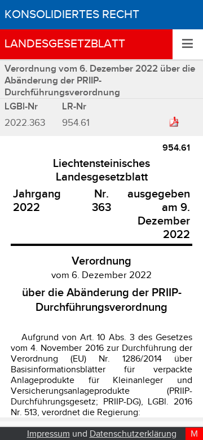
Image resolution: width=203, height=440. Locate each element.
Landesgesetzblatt (65, 44)
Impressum (48, 434)
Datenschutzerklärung (133, 434)
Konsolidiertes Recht (72, 14)
